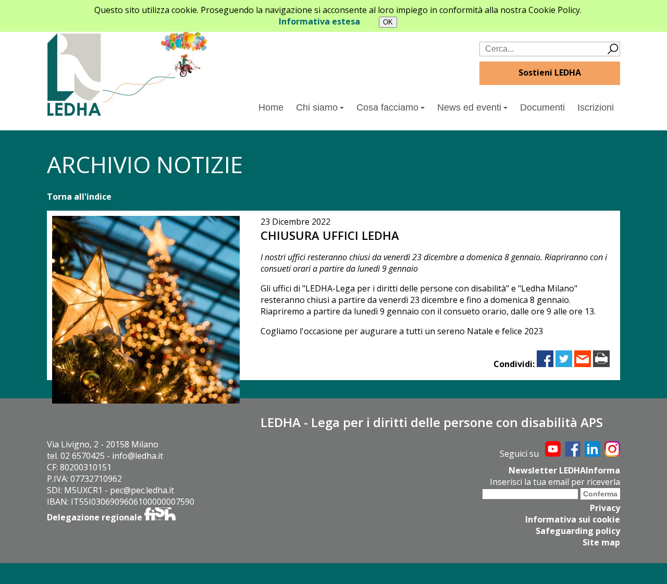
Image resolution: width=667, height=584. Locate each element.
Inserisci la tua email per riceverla (555, 482)
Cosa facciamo (387, 107)
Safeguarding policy (578, 531)
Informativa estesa (319, 21)
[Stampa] (601, 364)
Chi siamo (317, 107)
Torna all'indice (79, 196)
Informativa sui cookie (572, 519)
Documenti (542, 107)
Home (270, 107)
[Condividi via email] (582, 364)
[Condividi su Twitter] (563, 364)
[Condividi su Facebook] (545, 364)
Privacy (605, 508)
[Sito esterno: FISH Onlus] (160, 517)
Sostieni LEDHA (549, 72)
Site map (601, 542)
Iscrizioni (595, 107)
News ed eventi (469, 107)
